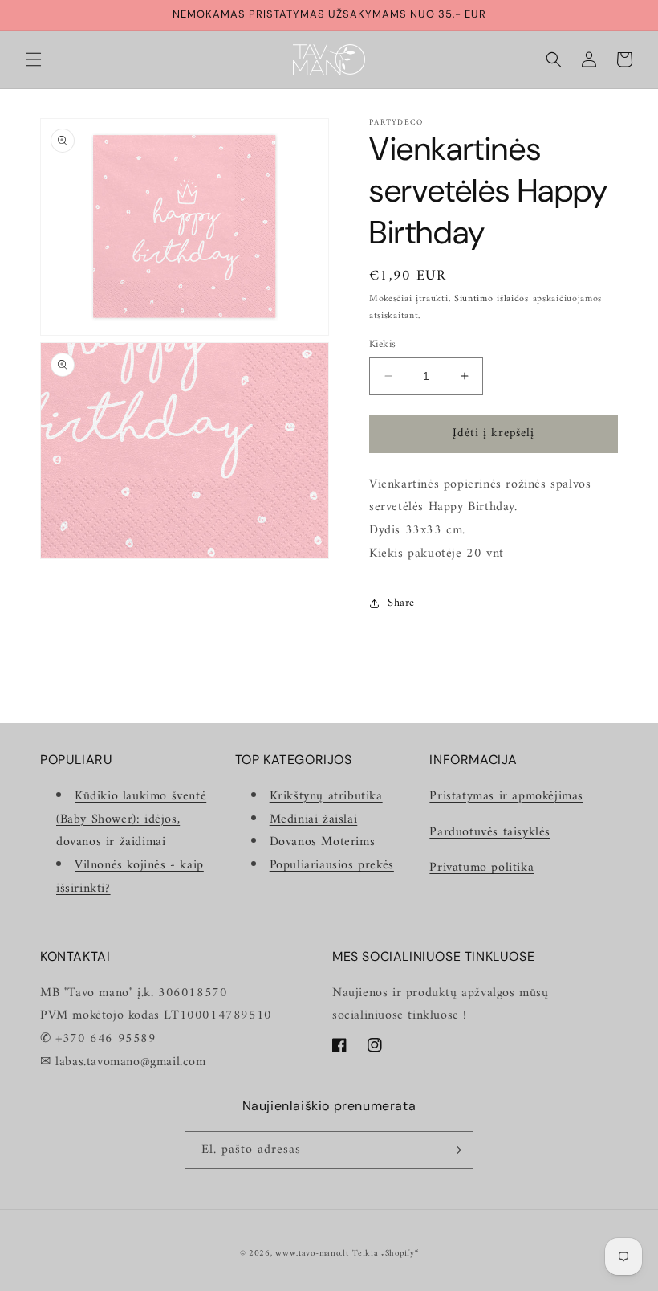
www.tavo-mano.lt (311, 1253)
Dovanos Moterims (323, 842)
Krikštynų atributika (326, 796)
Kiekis (382, 345)
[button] (33, 59)
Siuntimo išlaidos (491, 299)
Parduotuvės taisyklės (489, 832)
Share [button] (401, 603)
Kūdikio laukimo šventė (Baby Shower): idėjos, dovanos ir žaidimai (131, 819)
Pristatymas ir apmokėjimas (506, 796)
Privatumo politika (481, 867)
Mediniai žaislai (314, 819)
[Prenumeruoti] (455, 1150)
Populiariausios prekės (332, 865)
